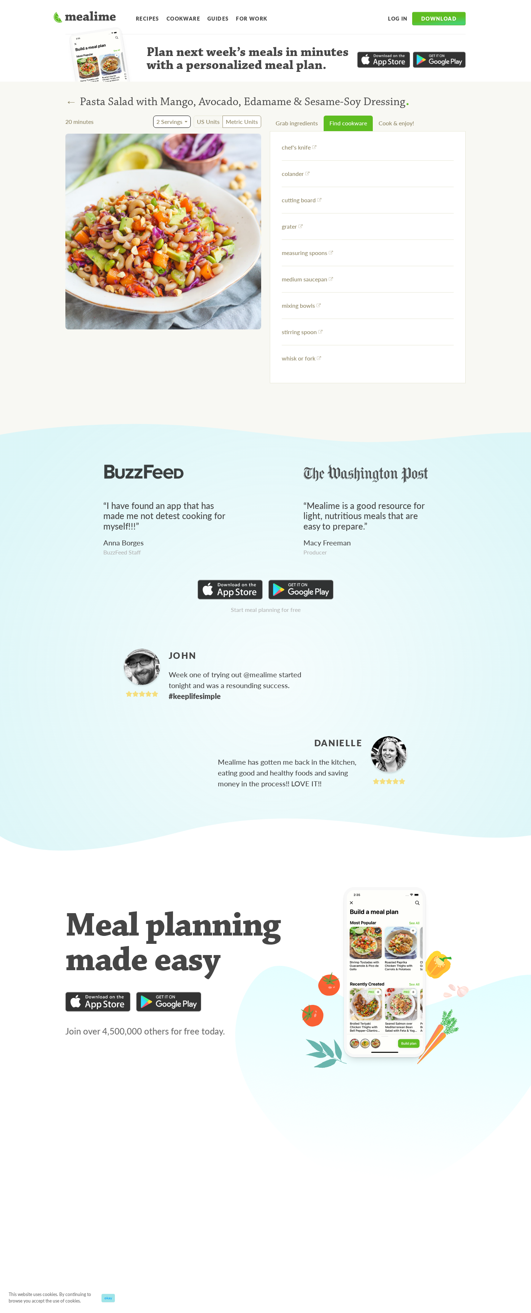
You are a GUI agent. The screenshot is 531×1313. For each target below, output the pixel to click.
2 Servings (169, 121)
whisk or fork (298, 358)
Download (439, 18)
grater (289, 226)
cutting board (299, 200)
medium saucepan (304, 279)
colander (293, 173)
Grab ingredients (297, 123)
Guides (218, 18)
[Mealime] (84, 18)
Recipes (147, 18)
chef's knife (296, 147)
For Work (251, 18)
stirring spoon (299, 332)
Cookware (183, 18)
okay (108, 1297)
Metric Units (242, 121)
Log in (397, 18)
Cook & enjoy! (396, 123)
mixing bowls (298, 305)
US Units (208, 121)
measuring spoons (304, 253)
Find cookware (348, 123)
